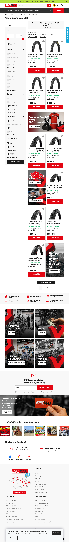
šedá (11, 128)
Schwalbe (12, 109)
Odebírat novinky (45, 388)
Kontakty (38, 476)
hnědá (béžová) (14, 124)
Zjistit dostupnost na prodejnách (34, 61)
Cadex (12, 54)
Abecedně (43, 37)
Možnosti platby (10, 503)
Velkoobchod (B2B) (41, 484)
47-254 (12, 150)
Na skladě (13, 44)
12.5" (11, 80)
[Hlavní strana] (6, 14)
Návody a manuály (40, 511)
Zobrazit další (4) (11, 135)
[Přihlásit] (54, 5)
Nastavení (13, 538)
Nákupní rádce (39, 514)
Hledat (49, 5)
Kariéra (37, 479)
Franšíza (37, 481)
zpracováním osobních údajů (43, 392)
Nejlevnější (43, 35)
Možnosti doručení (11, 500)
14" (11, 83)
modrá (12, 132)
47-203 (12, 147)
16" (11, 87)
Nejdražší (52, 35)
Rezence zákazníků (41, 492)
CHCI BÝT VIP (7, 412)
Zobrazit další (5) (11, 112)
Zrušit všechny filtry (46, 27)
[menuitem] (10, 10)
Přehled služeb (10, 522)
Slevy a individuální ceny (42, 503)
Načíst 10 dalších (46, 282)
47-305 (12, 154)
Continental (13, 57)
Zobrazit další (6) (11, 68)
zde (46, 533)
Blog (36, 517)
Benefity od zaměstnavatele (14, 508)
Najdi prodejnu (19, 492)
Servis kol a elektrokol (42, 506)
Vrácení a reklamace (12, 514)
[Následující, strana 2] (51, 288)
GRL (11, 65)
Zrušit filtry (8, 25)
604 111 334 (21, 447)
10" (11, 76)
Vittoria (12, 106)
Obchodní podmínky (12, 517)
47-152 (12, 143)
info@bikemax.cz (52, 448)
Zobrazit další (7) (11, 90)
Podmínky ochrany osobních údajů (16, 519)
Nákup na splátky (11, 506)
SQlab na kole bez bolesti (43, 522)
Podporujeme (39, 489)
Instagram (19, 459)
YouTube (28, 459)
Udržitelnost (39, 487)
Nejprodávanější (32, 37)
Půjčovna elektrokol (41, 508)
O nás (37, 473)
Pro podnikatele (40, 519)
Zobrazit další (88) (12, 157)
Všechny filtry (15, 162)
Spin (11, 98)
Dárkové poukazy (11, 511)
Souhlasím (56, 533)
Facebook (10, 459)
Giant (11, 61)
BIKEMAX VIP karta (41, 500)
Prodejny (59, 10)
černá (12, 121)
